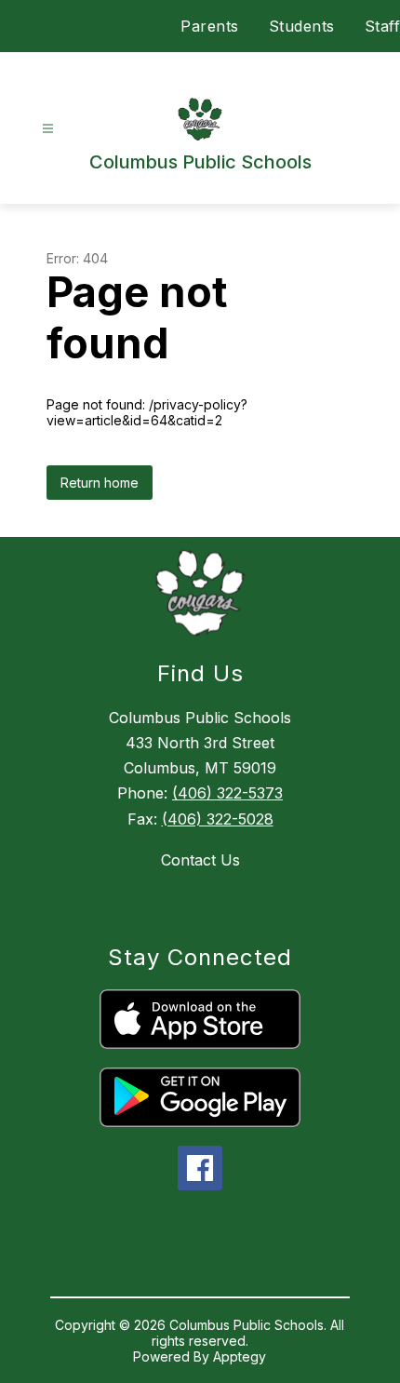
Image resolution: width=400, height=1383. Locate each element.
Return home (99, 482)
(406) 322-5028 (217, 819)
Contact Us (200, 860)
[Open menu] (48, 129)
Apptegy (239, 1356)
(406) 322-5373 (227, 793)
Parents (209, 26)
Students (302, 26)
